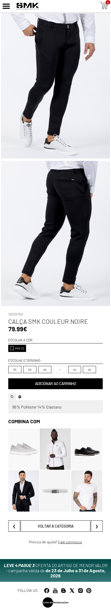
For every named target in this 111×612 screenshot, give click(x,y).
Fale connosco (70, 542)
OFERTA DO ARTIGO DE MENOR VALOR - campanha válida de (55, 570)
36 (15, 369)
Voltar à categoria (56, 526)
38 (29, 369)
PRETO (19, 348)
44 (74, 369)
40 (44, 369)
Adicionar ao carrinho (55, 383)
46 (89, 369)
